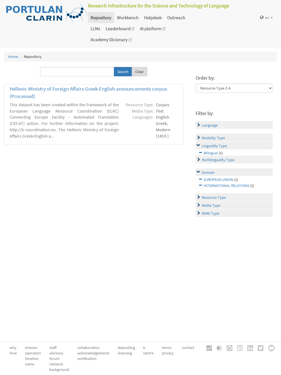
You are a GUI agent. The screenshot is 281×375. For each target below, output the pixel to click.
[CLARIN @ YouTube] (269, 347)
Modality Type (213, 137)
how (13, 353)
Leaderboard (118, 29)
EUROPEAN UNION (218, 179)
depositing (126, 347)
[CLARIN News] (238, 347)
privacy (168, 353)
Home (13, 56)
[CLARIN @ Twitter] (258, 347)
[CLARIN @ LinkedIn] (248, 347)
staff (53, 347)
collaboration (88, 347)
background (59, 369)
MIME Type (210, 213)
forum (54, 358)
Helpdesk (153, 18)
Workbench (128, 18)
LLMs (95, 29)
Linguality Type (214, 145)
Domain (208, 172)
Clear (139, 71)
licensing (125, 353)
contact (188, 347)
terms (167, 347)
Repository (101, 18)
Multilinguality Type (218, 159)
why (13, 347)
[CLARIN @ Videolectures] (217, 347)
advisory (56, 353)
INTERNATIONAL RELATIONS (226, 185)
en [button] (267, 17)
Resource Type (214, 197)
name (29, 364)
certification (87, 358)
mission (31, 347)
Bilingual (211, 152)
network (56, 364)
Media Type (211, 205)
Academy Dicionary (109, 40)
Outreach (176, 18)
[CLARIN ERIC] (207, 347)
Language (210, 125)
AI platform (151, 29)
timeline (31, 358)
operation (33, 353)
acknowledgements (93, 353)
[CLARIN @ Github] (227, 347)
